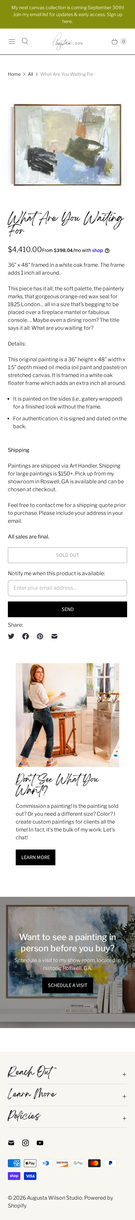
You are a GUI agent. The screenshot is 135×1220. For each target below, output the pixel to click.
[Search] (24, 41)
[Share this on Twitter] (13, 636)
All (30, 74)
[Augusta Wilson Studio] (67, 41)
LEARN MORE (35, 857)
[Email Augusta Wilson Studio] (15, 1143)
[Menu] (11, 41)
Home (14, 74)
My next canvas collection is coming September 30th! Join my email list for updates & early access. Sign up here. (67, 14)
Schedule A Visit (67, 985)
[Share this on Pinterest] (40, 636)
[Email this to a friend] (54, 636)
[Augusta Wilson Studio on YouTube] (44, 1143)
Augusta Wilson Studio (54, 1198)
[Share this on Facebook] (25, 636)
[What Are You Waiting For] (67, 145)
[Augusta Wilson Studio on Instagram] (29, 1143)
